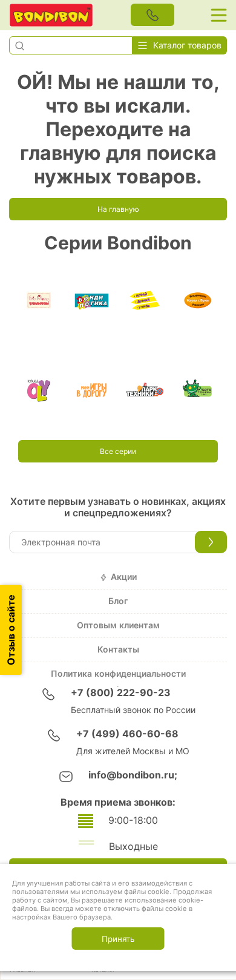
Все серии (118, 451)
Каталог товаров (187, 45)
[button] (19, 45)
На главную (118, 209)
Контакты (118, 649)
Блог (118, 601)
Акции (124, 577)
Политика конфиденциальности (118, 674)
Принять (118, 939)
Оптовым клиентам (118, 625)
